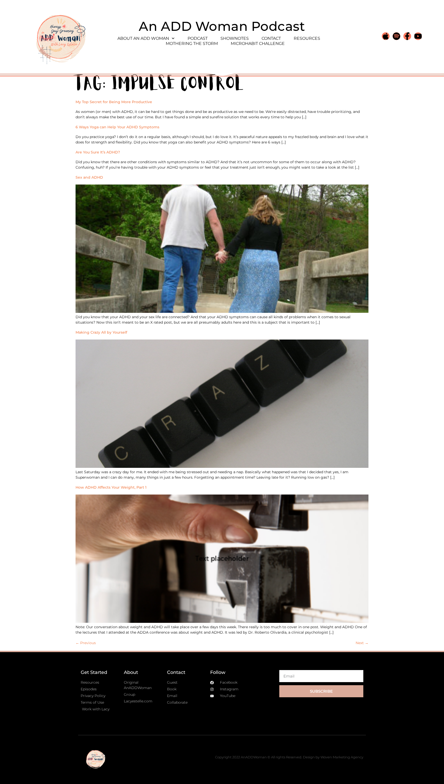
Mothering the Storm (192, 43)
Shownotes (234, 38)
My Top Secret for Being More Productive (114, 102)
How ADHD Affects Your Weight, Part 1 (111, 487)
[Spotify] (396, 36)
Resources (307, 38)
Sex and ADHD (89, 177)
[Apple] (386, 36)
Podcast (198, 38)
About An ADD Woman (143, 38)
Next (362, 643)
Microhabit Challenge (258, 43)
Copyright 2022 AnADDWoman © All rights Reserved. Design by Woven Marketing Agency (289, 757)
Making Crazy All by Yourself (101, 332)
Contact (271, 38)
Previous (86, 643)
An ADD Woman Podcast (222, 26)
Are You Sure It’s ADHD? (98, 152)
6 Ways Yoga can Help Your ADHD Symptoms (117, 127)
